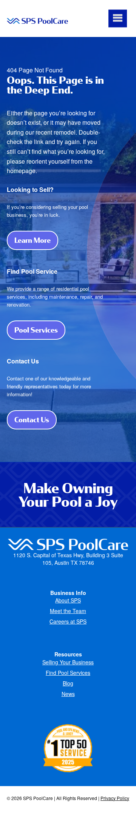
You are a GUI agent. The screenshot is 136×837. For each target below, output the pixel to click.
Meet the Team (68, 611)
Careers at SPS (68, 621)
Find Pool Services (68, 672)
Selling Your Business (68, 662)
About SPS (68, 600)
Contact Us (35, 419)
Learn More (36, 240)
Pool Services (39, 329)
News (68, 694)
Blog (68, 683)
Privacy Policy (114, 798)
